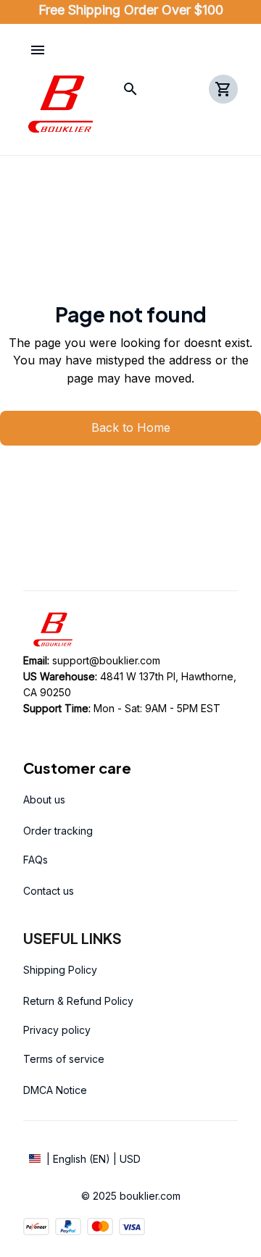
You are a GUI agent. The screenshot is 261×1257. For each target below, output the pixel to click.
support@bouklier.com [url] (106, 660)
